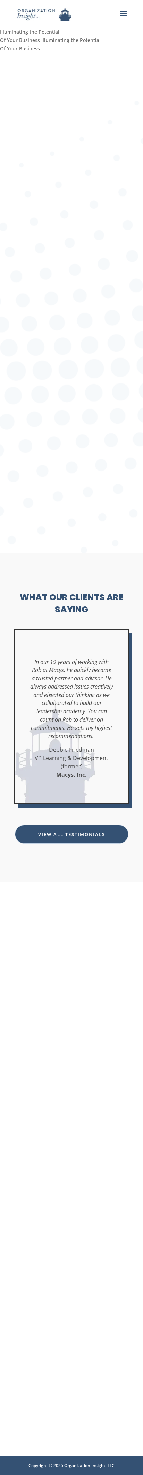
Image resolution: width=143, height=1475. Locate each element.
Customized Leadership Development (71, 955)
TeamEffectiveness (71, 1085)
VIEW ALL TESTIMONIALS (71, 834)
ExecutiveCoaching (71, 1222)
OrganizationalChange (71, 1355)
